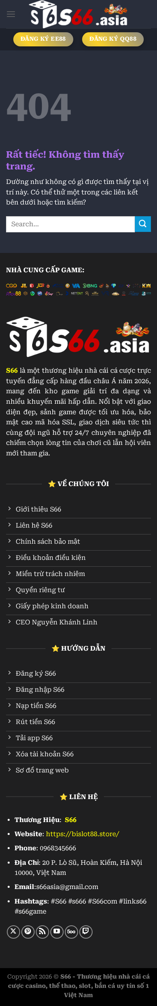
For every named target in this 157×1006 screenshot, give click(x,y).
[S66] (78, 14)
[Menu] (11, 14)
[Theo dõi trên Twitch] (86, 932)
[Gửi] (143, 224)
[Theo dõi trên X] (13, 932)
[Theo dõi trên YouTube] (57, 932)
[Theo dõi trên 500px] (71, 932)
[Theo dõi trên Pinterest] (28, 932)
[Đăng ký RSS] (42, 932)
